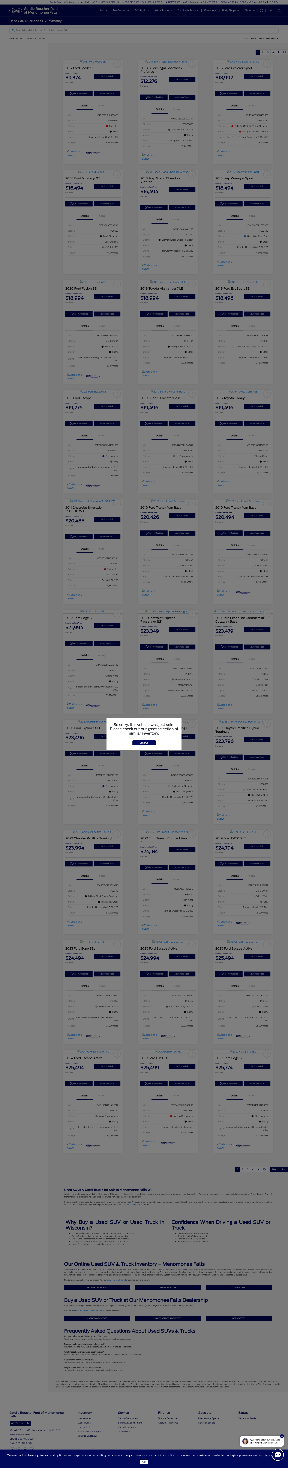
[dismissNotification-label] (282, 1436)
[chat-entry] (278, 1455)
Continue (144, 743)
